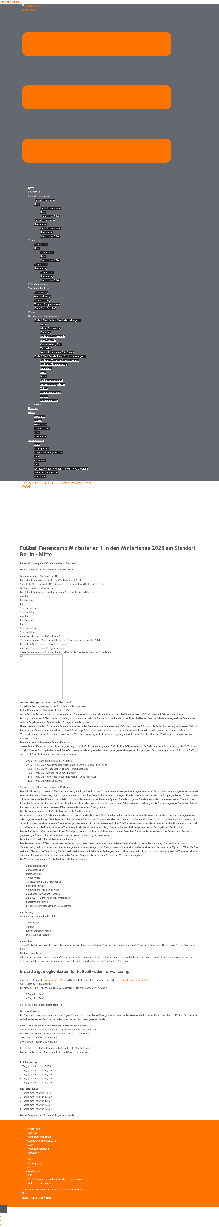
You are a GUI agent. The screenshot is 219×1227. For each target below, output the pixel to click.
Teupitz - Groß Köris (50, 392)
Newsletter (40, 476)
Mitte (43, 324)
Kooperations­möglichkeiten (48, 452)
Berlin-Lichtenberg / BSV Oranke (57, 352)
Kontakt (32, 1132)
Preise (31, 312)
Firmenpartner (41, 448)
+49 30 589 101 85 (53, 483)
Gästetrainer (40, 424)
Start (31, 188)
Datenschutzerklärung (39, 1136)
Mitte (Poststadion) (50, 328)
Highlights (39, 416)
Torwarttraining (42, 300)
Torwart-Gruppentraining (47, 304)
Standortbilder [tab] (27, 612)
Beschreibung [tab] (27, 600)
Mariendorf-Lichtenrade (52, 336)
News (37, 444)
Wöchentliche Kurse (38, 288)
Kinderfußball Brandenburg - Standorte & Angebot (60, 356)
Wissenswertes (36, 440)
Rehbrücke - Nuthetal (51, 380)
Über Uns (33, 408)
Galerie (31, 412)
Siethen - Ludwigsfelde (52, 384)
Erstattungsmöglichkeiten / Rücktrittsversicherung (55, 1179)
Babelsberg (46, 368)
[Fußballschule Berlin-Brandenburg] (37, 10)
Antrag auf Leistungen (46, 472)
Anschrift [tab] (25, 596)
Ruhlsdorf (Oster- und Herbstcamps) (59, 360)
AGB (30, 1144)
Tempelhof (46, 348)
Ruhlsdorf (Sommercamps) (54, 364)
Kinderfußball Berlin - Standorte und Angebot (57, 320)
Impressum (34, 1128)
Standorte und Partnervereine (43, 316)
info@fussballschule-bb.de (77, 483)
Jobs (36, 456)
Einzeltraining (41, 292)
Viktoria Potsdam (49, 400)
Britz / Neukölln (48, 340)
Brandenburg (40, 436)
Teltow (44, 388)
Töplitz (44, 396)
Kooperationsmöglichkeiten (42, 1140)
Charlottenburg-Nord (51, 344)
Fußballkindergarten (38, 284)
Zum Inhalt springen (10, 1)
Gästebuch (40, 460)
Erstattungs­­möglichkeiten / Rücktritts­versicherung (61, 468)
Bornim (43, 376)
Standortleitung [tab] (28, 608)
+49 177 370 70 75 (32, 483)
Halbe (43, 372)
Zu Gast (38, 420)
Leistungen (34, 192)
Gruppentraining (42, 296)
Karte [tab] (23, 604)
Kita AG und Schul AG (45, 308)
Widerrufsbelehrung (38, 1148)
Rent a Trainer (35, 404)
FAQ (36, 464)
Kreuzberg (45, 332)
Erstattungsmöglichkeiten (133, 980)
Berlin (37, 432)
